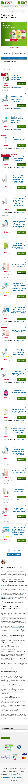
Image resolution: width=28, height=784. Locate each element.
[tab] (7, 53)
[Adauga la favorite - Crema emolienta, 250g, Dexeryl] (25, 135)
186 (19, 550)
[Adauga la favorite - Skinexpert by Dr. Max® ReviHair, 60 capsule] (25, 154)
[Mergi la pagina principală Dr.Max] (8, 2)
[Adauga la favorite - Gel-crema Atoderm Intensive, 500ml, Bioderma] (25, 369)
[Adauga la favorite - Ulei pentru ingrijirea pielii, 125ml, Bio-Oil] (25, 262)
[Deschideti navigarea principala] (2, 2)
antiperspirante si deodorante (7, 597)
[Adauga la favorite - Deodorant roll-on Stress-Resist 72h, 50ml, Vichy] (25, 506)
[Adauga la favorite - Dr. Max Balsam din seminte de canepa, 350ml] (25, 73)
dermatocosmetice (5, 631)
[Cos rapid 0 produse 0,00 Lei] (25, 2)
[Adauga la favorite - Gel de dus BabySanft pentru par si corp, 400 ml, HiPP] (25, 426)
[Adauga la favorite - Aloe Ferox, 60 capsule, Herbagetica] (25, 388)
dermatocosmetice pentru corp (17, 627)
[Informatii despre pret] (9, 85)
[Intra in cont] (22, 2)
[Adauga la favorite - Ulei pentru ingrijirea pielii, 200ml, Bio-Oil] (25, 468)
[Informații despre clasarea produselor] (13, 66)
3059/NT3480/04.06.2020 (14, 774)
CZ (11, 780)
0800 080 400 (17, 777)
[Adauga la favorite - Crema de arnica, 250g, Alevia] (25, 487)
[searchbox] (14, 6)
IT (16, 780)
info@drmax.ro (6, 777)
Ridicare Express (17, 87)
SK (13, 780)
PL (14, 780)
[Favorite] (19, 2)
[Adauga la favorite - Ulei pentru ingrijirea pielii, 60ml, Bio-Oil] (25, 328)
